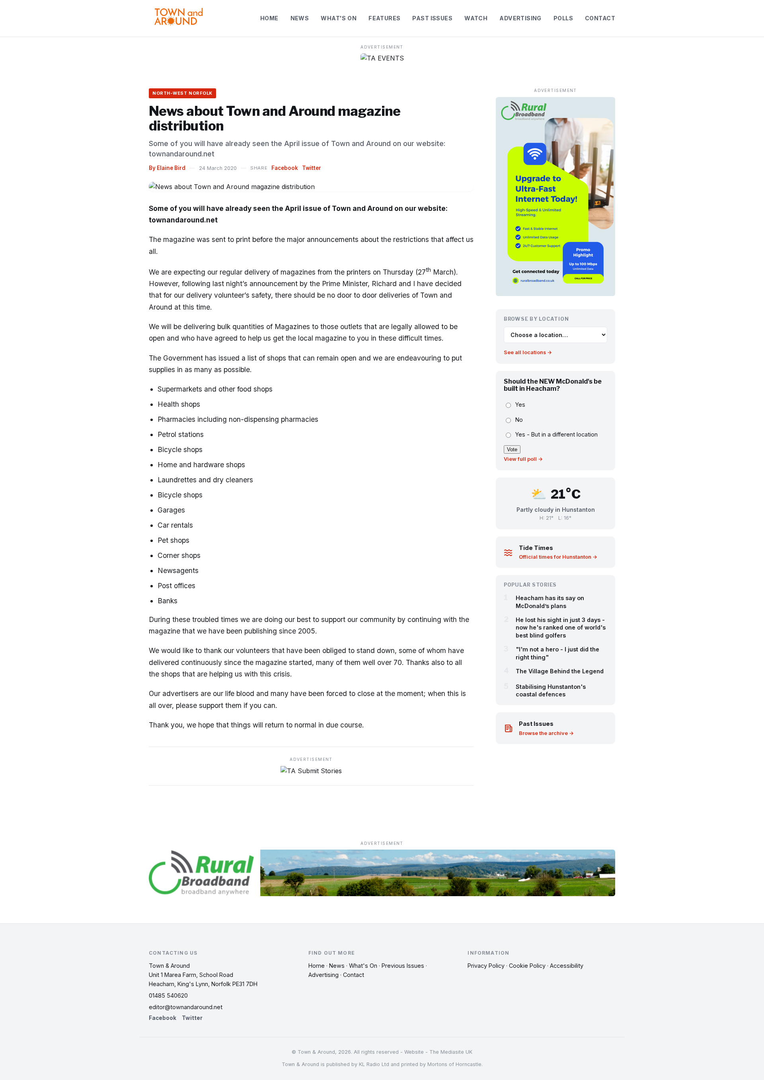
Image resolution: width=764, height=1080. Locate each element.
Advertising (520, 18)
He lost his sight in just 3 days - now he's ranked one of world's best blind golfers (561, 627)
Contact (600, 18)
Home (269, 18)
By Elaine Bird (167, 168)
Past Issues (432, 18)
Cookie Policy (527, 965)
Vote (512, 449)
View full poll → (523, 459)
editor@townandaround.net (185, 1007)
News (299, 18)
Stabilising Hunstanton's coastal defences (551, 690)
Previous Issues (403, 965)
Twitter (311, 168)
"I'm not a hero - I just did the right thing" (557, 653)
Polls (563, 18)
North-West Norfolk (182, 93)
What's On (339, 18)
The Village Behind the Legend (560, 671)
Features (384, 18)
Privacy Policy (486, 965)
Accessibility (566, 965)
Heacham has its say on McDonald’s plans (550, 602)
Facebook (284, 168)
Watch (475, 18)
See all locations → (528, 353)
